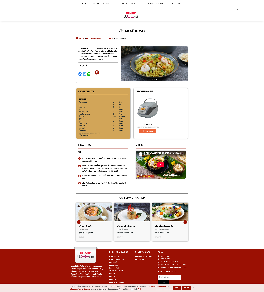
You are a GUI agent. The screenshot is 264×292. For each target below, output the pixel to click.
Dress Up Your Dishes (143, 256)
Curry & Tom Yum (116, 271)
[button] (97, 72)
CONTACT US (175, 3)
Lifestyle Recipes (93, 38)
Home (84, 3)
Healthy (112, 279)
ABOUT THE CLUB (155, 3)
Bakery (112, 274)
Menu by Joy (114, 256)
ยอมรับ (186, 288)
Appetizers (113, 265)
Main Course (108, 38)
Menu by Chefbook (116, 259)
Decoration (139, 259)
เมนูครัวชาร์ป (113, 262)
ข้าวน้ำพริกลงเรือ (164, 226)
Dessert (112, 277)
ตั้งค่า (139, 289)
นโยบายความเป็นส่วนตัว (157, 286)
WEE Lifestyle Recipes (103, 3)
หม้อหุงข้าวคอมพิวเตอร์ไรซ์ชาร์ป (147, 127)
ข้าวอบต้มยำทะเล (126, 226)
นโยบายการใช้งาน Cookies (80, 289)
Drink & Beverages (116, 282)
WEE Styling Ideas (130, 3)
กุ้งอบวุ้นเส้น (85, 226)
